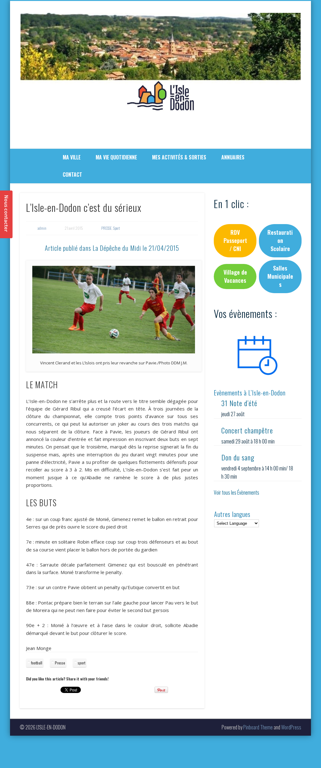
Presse (60, 662)
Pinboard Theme (258, 727)
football (36, 662)
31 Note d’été (239, 403)
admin (42, 228)
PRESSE (106, 228)
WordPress (291, 727)
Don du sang (237, 457)
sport (81, 662)
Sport (116, 228)
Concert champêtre (247, 430)
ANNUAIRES (233, 157)
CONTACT (72, 174)
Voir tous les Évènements (236, 492)
